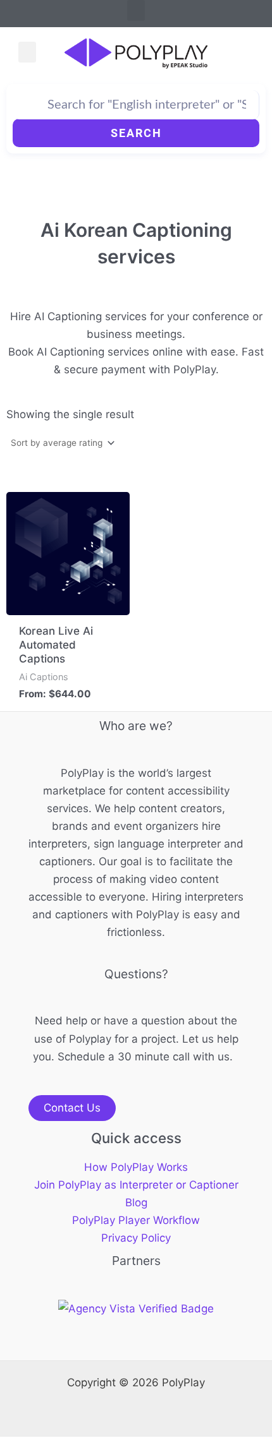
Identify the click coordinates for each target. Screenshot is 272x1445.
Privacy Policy (136, 1238)
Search (136, 133)
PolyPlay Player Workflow (136, 1220)
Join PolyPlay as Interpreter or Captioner (136, 1184)
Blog (136, 1202)
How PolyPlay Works (136, 1167)
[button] (136, 10)
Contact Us (72, 1107)
